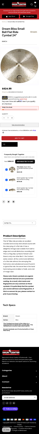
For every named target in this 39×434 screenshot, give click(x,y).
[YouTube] (14, 403)
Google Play (30, 16)
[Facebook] (3, 201)
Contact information (25, 428)
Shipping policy (12, 428)
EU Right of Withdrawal (19, 430)
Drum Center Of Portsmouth (21, 422)
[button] (3, 4)
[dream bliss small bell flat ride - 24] (19, 66)
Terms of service (30, 426)
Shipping (5, 92)
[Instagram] (10, 403)
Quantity (5, 114)
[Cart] (35, 6)
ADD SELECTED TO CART (25, 161)
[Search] (31, 4)
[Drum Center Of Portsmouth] (19, 4)
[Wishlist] (35, 2)
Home (4, 22)
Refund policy (8, 426)
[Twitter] (8, 201)
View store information (18, 125)
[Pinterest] (13, 201)
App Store (12, 16)
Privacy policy (18, 426)
